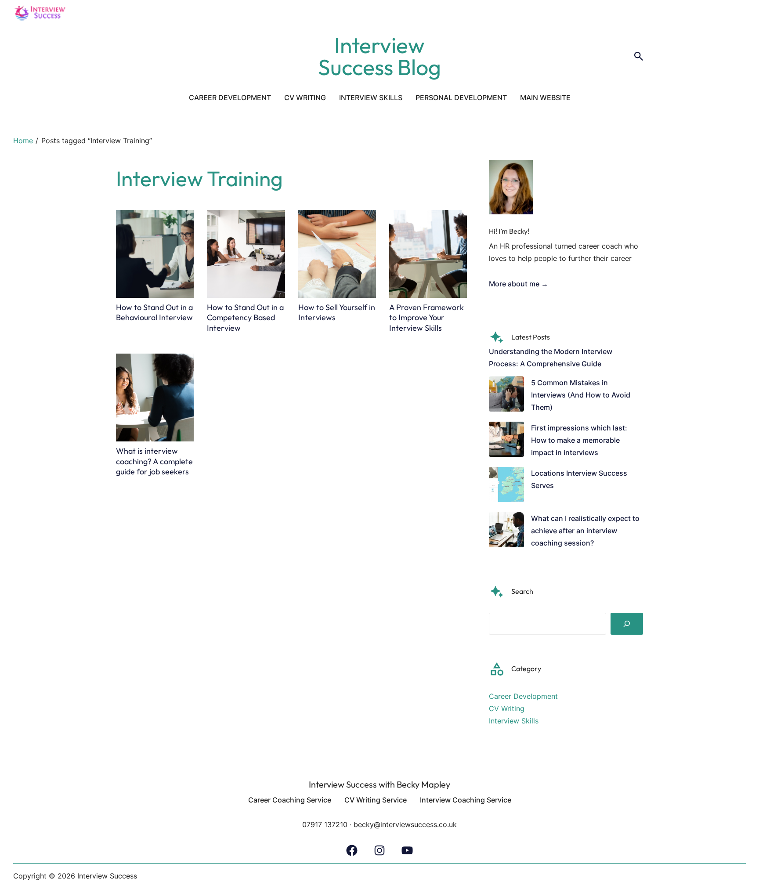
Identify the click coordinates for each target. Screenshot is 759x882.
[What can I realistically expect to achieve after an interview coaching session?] (506, 531)
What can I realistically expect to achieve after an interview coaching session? (585, 530)
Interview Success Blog (379, 56)
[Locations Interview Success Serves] (506, 486)
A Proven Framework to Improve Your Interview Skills (426, 317)
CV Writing (506, 708)
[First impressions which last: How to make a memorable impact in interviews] (506, 441)
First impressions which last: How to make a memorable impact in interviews (579, 440)
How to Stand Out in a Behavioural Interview (154, 312)
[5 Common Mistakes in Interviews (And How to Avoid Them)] (506, 395)
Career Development (523, 696)
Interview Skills (514, 720)
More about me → (518, 283)
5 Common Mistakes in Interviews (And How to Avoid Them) (580, 395)
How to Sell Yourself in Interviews (336, 312)
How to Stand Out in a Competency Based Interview (245, 317)
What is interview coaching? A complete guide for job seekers (154, 461)
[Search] (627, 624)
